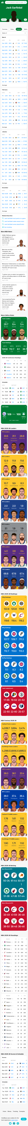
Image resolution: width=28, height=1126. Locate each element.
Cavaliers (9, 374)
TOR (19, 68)
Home (4, 1111)
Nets (7, 984)
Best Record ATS (7, 869)
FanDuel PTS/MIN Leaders (9, 814)
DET (19, 78)
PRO (19, 71)
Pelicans (8, 1033)
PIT (19, 50)
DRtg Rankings (6, 627)
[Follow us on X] (18, 1123)
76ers (4, 417)
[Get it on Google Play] (14, 1123)
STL (19, 47)
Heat (7, 973)
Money (9, 1111)
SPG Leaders (6, 501)
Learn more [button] (14, 1120)
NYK (19, 120)
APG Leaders (6, 479)
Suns (7, 1019)
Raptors (9, 377)
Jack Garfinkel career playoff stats (14, 224)
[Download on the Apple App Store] (10, 1123)
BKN (13, 398)
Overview (4, 29)
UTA (23, 1074)
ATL (13, 1098)
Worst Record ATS (7, 903)
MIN (12, 1070)
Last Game (5, 406)
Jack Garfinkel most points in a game (15, 218)
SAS (23, 1067)
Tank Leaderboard (7, 688)
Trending (15, 1111)
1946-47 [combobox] (4, 33)
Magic (8, 966)
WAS (19, 81)
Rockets (8, 1012)
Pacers (8, 987)
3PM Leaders (6, 547)
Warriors (8, 1030)
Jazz (7, 1047)
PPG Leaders (6, 432)
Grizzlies (8, 1040)
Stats (12, 29)
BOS (13, 388)
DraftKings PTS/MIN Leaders (10, 839)
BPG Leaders (6, 524)
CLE (19, 43)
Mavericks (9, 1037)
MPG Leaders (6, 792)
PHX (12, 1063)
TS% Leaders (6, 569)
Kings (8, 1044)
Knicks (8, 370)
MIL (13, 1102)
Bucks (8, 977)
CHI (19, 57)
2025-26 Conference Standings (11, 358)
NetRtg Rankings (7, 658)
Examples (22, 1111)
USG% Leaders (6, 769)
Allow (23, 1119)
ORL (23, 1098)
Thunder (8, 999)
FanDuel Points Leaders (9, 724)
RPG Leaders (6, 456)
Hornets (8, 970)
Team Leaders (6, 318)
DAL (23, 1070)
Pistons (9, 363)
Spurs (8, 1002)
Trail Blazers (9, 1023)
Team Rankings (6, 342)
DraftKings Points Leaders (10, 746)
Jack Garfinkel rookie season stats (14, 221)
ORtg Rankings (6, 597)
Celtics (4, 19)
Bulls (7, 980)
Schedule (4, 382)
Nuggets (8, 1005)
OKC (23, 1077)
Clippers (8, 1026)
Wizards (8, 991)
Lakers (8, 1009)
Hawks (8, 959)
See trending (8, 227)
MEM (23, 1063)
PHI (19, 64)
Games (19, 29)
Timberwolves (10, 1016)
